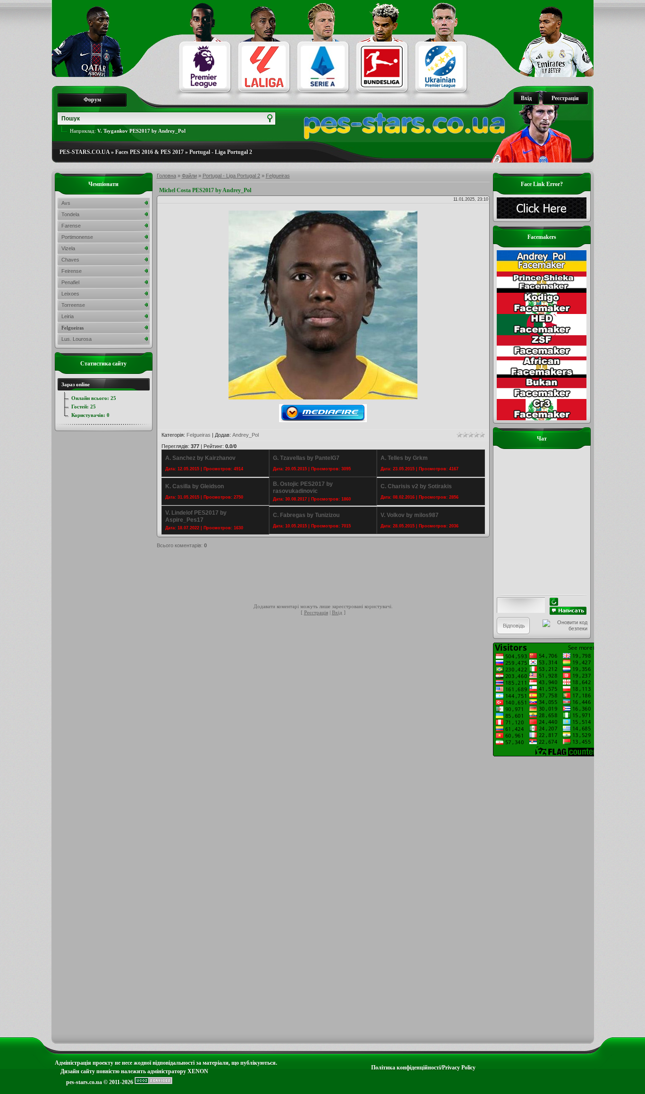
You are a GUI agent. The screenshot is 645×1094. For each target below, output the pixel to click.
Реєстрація (565, 98)
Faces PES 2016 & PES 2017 (149, 152)
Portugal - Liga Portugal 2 (220, 152)
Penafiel (70, 282)
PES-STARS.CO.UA (84, 152)
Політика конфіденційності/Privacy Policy (423, 1067)
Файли (189, 175)
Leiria (67, 316)
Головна (166, 175)
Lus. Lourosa (76, 339)
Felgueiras (278, 175)
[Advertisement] (329, 577)
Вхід (526, 98)
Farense (71, 226)
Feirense (71, 271)
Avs (65, 203)
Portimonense (77, 237)
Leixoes (70, 294)
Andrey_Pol (245, 435)
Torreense (73, 305)
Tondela (70, 214)
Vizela (68, 248)
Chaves (70, 260)
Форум (92, 99)
